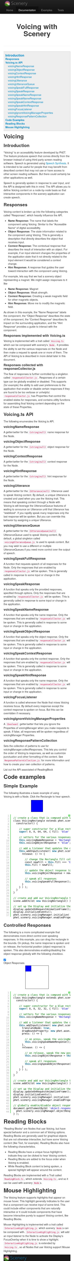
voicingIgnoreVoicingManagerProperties (30, 113)
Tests (61, 10)
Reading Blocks (15, 123)
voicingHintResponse (20, 77)
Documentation (27, 10)
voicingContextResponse (22, 73)
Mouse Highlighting (17, 127)
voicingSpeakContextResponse (25, 102)
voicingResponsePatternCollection (27, 116)
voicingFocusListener (20, 109)
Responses (12, 59)
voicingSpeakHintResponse (23, 105)
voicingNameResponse (21, 66)
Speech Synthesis (56, 163)
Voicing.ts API (13, 62)
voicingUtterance (17, 80)
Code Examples (14, 120)
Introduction (14, 55)
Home (9, 10)
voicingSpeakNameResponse (24, 95)
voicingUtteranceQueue (21, 84)
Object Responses (14, 963)
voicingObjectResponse (21, 69)
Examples (46, 10)
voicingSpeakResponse (21, 91)
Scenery (19, 3)
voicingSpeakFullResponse (23, 87)
